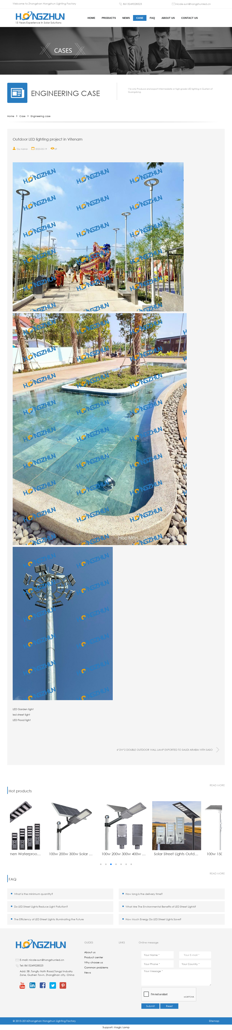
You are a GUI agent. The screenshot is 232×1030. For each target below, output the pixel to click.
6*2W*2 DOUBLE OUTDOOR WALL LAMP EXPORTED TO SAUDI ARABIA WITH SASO (165, 749)
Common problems (96, 967)
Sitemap (214, 1021)
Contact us (189, 17)
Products (109, 17)
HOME (91, 17)
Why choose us (93, 962)
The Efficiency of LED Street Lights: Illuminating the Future (49, 919)
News (126, 17)
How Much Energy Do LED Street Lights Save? (153, 919)
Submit (150, 1006)
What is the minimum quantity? (33, 894)
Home (10, 116)
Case (139, 17)
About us (168, 17)
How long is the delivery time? (144, 894)
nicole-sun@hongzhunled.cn (193, 4)
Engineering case (40, 116)
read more (217, 785)
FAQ (152, 17)
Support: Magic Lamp (116, 1027)
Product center (93, 957)
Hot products (20, 791)
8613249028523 (132, 4)
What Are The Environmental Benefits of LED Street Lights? (161, 906)
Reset (169, 1006)
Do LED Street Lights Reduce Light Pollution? (41, 906)
